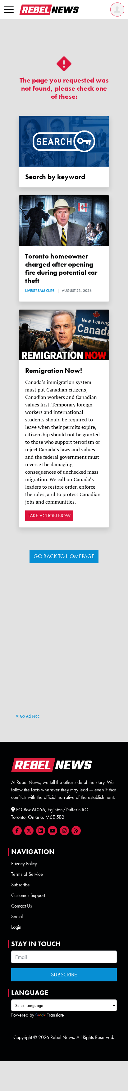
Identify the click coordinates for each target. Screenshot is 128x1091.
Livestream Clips (39, 290)
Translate (55, 1015)
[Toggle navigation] (9, 10)
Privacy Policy (24, 863)
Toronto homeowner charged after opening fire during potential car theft (61, 268)
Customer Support (28, 895)
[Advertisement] (64, 645)
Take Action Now (49, 515)
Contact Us (21, 906)
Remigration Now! (53, 370)
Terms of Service (27, 874)
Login (16, 927)
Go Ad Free (29, 716)
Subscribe (20, 884)
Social (17, 916)
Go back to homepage (64, 556)
